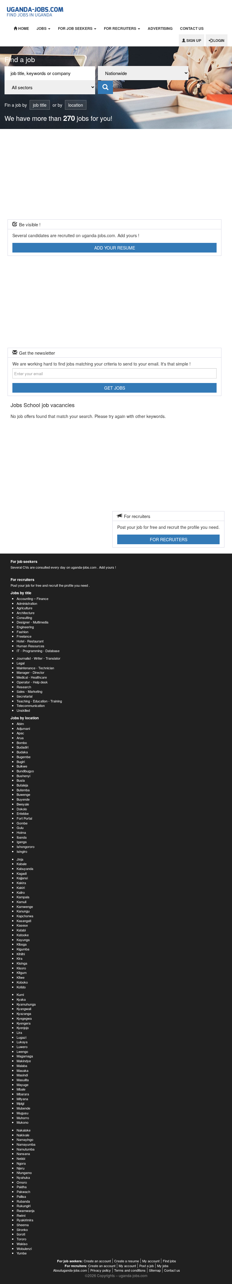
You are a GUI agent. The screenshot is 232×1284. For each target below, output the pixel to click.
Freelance (24, 636)
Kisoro (21, 967)
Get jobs (114, 388)
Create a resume (126, 1260)
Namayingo (25, 1139)
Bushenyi (23, 775)
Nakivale (23, 1134)
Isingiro (22, 851)
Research (24, 686)
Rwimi (21, 1215)
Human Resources (30, 645)
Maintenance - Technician (35, 667)
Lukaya (22, 1041)
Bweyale (23, 804)
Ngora (21, 1163)
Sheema (23, 1224)
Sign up (193, 40)
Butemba (23, 789)
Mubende (23, 1108)
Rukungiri (24, 1205)
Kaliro (21, 892)
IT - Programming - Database (38, 650)
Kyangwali (24, 1008)
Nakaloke (24, 1130)
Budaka (22, 751)
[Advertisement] (116, 174)
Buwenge (23, 794)
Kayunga (23, 939)
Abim (20, 723)
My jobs (163, 1265)
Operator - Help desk (32, 682)
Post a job (146, 1265)
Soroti (21, 1234)
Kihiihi (21, 953)
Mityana (22, 1098)
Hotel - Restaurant (30, 641)
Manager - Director (30, 672)
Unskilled (23, 710)
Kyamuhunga (26, 1004)
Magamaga (25, 1055)
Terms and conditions (130, 1270)
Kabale (22, 863)
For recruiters (120, 28)
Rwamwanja (25, 1210)
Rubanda (23, 1201)
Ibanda (22, 837)
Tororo (21, 1238)
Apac (20, 732)
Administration (27, 603)
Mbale (21, 1089)
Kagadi (22, 873)
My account (151, 1260)
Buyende (23, 799)
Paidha (22, 1186)
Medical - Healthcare (32, 677)
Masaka (22, 1070)
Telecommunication (31, 705)
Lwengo (22, 1051)
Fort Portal (24, 818)
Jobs (42, 28)
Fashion (22, 631)
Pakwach (23, 1191)
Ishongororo (25, 846)
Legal (20, 663)
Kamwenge (25, 906)
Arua (20, 737)
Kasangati (24, 920)
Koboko (22, 982)
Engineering (25, 626)
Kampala (23, 896)
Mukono (22, 1122)
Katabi (21, 930)
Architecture (25, 612)
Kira (19, 958)
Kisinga (22, 963)
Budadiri (22, 747)
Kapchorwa (25, 915)
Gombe (22, 823)
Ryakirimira (25, 1219)
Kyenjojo (23, 1027)
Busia (21, 780)
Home (23, 28)
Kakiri (21, 887)
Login (218, 40)
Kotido (21, 986)
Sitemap (155, 1270)
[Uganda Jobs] (35, 11)
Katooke (23, 934)
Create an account (97, 1260)
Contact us (192, 28)
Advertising (160, 28)
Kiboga (22, 944)
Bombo (22, 742)
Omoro (22, 1182)
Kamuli (21, 901)
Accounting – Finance (32, 598)
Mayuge (22, 1084)
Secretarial (24, 696)
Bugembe (24, 756)
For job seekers (75, 28)
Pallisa (21, 1196)
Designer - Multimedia (32, 622)
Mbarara (23, 1093)
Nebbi (21, 1158)
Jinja (20, 859)
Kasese (22, 925)
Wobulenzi (24, 1248)
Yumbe (22, 1253)
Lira (19, 1032)
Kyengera (24, 1023)
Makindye (24, 1060)
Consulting (24, 617)
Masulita (23, 1079)
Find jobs (169, 1260)
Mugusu (22, 1112)
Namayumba (26, 1144)
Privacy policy (100, 1270)
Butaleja (22, 785)
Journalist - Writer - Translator (38, 658)
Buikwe (22, 766)
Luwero (22, 1046)
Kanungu (23, 911)
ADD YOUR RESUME (114, 248)
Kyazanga (24, 1013)
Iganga (22, 841)
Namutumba (25, 1149)
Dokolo (22, 808)
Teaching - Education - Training (39, 701)
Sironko (22, 1229)
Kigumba (23, 949)
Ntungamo (24, 1172)
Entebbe (23, 813)
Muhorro (23, 1117)
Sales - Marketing (29, 691)
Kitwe (20, 977)
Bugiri (21, 761)
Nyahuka (23, 1177)
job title (40, 105)
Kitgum (22, 972)
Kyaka (21, 999)
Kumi (20, 994)
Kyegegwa (24, 1018)
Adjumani (23, 728)
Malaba (22, 1065)
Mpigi (20, 1103)
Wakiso (22, 1243)
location (75, 105)
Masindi (22, 1074)
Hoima (21, 832)
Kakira (21, 882)
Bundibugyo (25, 770)
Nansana (23, 1153)
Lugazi (21, 1037)
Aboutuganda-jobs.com (70, 1270)
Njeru (20, 1168)
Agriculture (24, 607)
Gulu (20, 827)
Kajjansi (22, 877)
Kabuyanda (25, 868)
